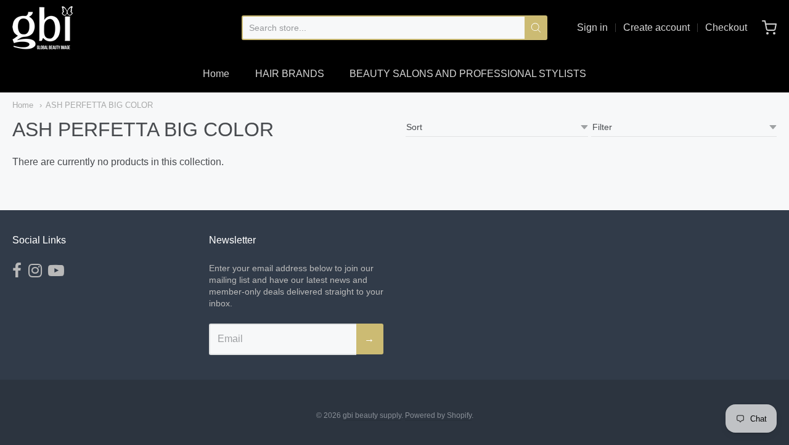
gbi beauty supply (372, 415)
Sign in (592, 27)
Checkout (726, 27)
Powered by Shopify (438, 415)
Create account (656, 27)
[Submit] (536, 27)
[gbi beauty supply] (42, 27)
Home (216, 73)
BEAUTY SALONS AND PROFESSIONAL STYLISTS (468, 73)
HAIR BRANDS (289, 73)
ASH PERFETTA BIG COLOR (99, 105)
